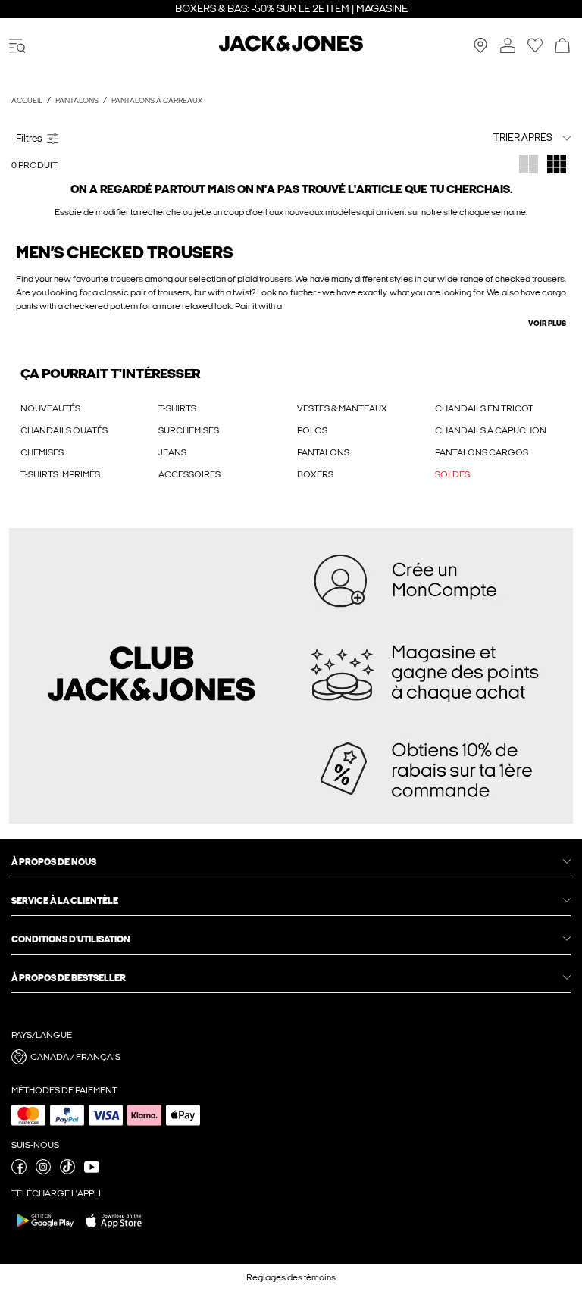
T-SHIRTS (177, 408)
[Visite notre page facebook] (19, 1171)
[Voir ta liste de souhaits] (535, 50)
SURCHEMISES (188, 430)
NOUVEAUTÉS (50, 408)
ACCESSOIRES (189, 474)
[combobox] (495, 137)
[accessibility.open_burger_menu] (17, 46)
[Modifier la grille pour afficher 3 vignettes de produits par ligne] (557, 165)
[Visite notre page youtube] (91, 1171)
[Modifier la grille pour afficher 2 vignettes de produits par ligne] (529, 165)
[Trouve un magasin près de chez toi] (480, 50)
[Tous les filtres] (148, 138)
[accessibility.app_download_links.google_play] (45, 1231)
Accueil (26, 100)
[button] (291, 1056)
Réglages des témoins (291, 1277)
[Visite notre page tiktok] (67, 1171)
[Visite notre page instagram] (43, 1171)
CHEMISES (42, 452)
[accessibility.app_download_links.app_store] (114, 1231)
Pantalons (77, 100)
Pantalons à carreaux (156, 100)
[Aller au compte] (507, 46)
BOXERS (315, 474)
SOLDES (452, 474)
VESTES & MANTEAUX (342, 408)
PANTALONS (323, 452)
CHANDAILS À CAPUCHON (490, 430)
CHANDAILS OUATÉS (64, 430)
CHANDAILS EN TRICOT (484, 408)
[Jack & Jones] (291, 48)
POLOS (312, 430)
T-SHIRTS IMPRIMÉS (60, 474)
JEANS (172, 452)
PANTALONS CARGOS (481, 452)
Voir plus (547, 323)
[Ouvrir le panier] (562, 46)
